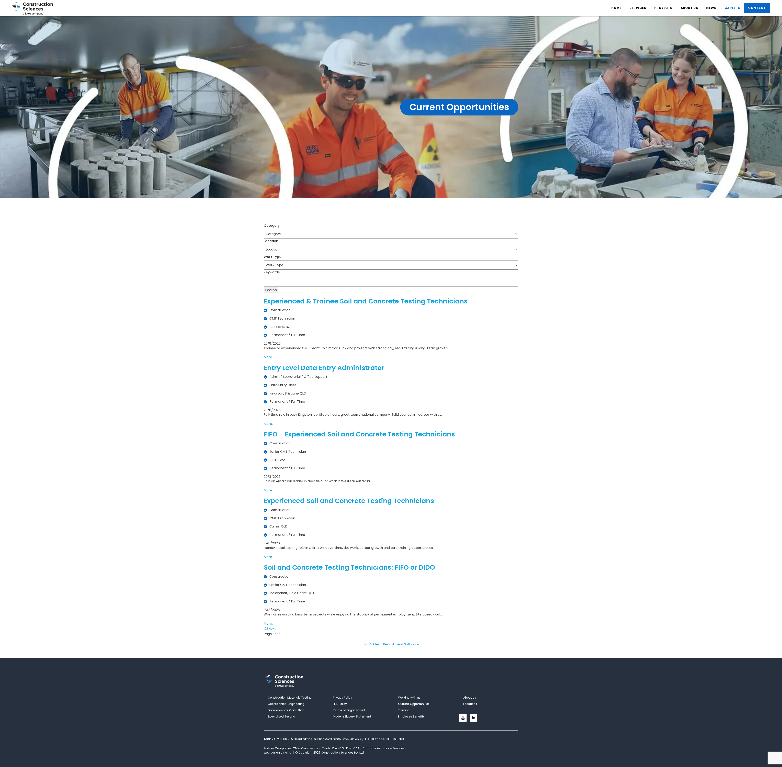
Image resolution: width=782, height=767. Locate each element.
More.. (268, 357)
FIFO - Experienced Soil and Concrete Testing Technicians (359, 434)
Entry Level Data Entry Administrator (324, 367)
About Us (469, 698)
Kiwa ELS (338, 748)
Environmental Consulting (286, 710)
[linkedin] (473, 718)
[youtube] (463, 718)
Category (272, 225)
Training (404, 710)
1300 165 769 (395, 739)
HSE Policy (340, 704)
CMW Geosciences (306, 748)
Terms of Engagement (349, 710)
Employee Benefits (411, 716)
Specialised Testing (281, 716)
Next (272, 628)
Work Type (272, 256)
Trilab (326, 748)
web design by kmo (277, 753)
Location (271, 241)
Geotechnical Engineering (286, 704)
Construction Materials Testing (290, 698)
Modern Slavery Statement (352, 716)
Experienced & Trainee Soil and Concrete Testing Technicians (366, 301)
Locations (470, 704)
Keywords (272, 272)
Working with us (409, 698)
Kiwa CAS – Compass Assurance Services (375, 748)
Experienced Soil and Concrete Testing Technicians (349, 500)
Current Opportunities (413, 704)
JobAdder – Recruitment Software (391, 644)
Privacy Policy (342, 698)
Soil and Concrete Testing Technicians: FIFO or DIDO (349, 567)
